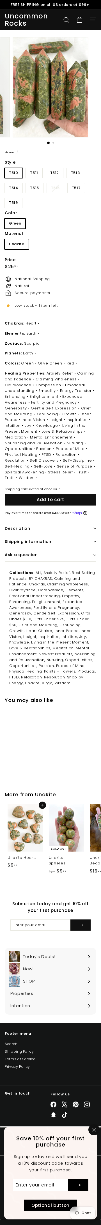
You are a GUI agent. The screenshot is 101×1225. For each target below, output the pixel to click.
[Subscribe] (78, 1185)
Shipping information (28, 541)
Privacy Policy (17, 1066)
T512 (54, 172)
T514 (13, 187)
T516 (57, 189)
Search (11, 1044)
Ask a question (21, 554)
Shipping (12, 489)
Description (17, 528)
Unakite (16, 244)
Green (15, 223)
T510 (13, 172)
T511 (34, 172)
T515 (34, 187)
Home (10, 152)
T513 (75, 172)
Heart (31, 323)
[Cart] (79, 20)
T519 (13, 202)
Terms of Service (20, 1059)
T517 (76, 187)
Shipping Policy (19, 1051)
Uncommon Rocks (26, 20)
